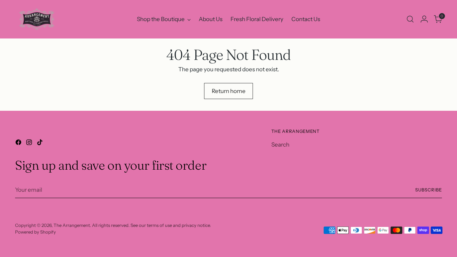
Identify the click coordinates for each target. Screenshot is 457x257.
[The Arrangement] (37, 19)
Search (280, 144)
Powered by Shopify (35, 232)
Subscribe (428, 189)
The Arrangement (72, 225)
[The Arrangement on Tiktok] (40, 143)
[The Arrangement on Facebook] (19, 143)
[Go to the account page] (424, 19)
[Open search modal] (410, 19)
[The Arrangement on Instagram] (30, 143)
